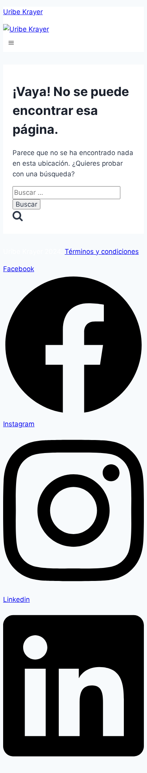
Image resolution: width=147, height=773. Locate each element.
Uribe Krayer (23, 12)
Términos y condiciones (102, 251)
